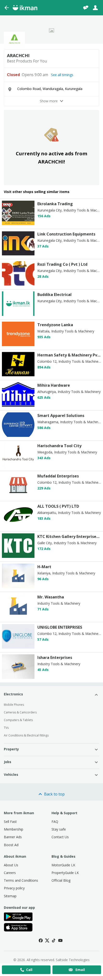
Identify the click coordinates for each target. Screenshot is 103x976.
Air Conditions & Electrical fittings (26, 735)
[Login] (95, 8)
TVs (6, 728)
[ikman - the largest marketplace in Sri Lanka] (24, 7)
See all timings (62, 75)
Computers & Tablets (18, 720)
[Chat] (86, 8)
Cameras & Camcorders (20, 712)
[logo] (18, 224)
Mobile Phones (14, 705)
